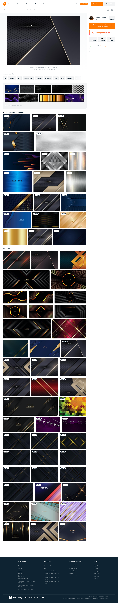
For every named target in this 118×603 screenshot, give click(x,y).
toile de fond (28, 78)
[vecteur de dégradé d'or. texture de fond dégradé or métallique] (15, 237)
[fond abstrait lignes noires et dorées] (72, 122)
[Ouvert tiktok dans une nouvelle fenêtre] (37, 597)
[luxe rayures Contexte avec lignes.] (45, 511)
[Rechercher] (108, 10)
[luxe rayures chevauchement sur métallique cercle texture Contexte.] (16, 260)
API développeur (23, 578)
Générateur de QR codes (25, 589)
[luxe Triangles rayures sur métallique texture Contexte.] (73, 260)
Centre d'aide (73, 566)
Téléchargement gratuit (102, 26)
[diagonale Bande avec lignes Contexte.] (72, 406)
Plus (44, 4)
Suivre (112, 19)
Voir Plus (74, 98)
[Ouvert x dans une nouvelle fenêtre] (40, 597)
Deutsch (96, 573)
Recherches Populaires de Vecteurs (51, 574)
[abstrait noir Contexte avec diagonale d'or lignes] (16, 441)
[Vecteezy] (4, 4)
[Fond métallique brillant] (77, 161)
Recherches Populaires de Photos (51, 578)
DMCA (45, 568)
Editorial (36, 4)
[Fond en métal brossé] (76, 181)
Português (97, 571)
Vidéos (28, 4)
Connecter (109, 4)
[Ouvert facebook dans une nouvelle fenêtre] (26, 597)
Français (96, 576)
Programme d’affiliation (50, 571)
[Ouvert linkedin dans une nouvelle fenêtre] (31, 597)
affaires (69, 78)
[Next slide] (84, 78)
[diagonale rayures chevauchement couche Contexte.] (48, 492)
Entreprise (21, 573)
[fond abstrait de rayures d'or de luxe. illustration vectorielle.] (73, 220)
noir (56, 78)
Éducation (21, 576)
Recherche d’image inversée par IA (26, 581)
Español (96, 568)
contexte (38, 78)
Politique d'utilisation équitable (100, 598)
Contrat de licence (49, 566)
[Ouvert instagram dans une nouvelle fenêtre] (29, 597)
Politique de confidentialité (83, 598)
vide (62, 78)
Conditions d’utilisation (69, 598)
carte (77, 78)
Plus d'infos (94, 50)
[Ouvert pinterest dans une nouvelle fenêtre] (34, 597)
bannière (48, 78)
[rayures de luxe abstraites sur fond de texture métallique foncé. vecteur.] (44, 122)
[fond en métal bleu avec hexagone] (73, 202)
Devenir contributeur (73, 574)
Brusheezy (21, 566)
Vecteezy (20, 568)
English (96, 566)
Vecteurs (10, 4)
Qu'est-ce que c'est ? (105, 46)
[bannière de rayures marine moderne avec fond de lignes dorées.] (15, 348)
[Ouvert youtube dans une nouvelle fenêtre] (43, 597)
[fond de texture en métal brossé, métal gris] (61, 141)
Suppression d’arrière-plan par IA (26, 585)
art (19, 78)
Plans (77, 4)
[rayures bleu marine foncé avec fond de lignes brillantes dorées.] (72, 531)
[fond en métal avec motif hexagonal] (54, 161)
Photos (19, 4)
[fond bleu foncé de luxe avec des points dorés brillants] (18, 202)
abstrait (12, 78)
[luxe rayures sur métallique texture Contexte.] (44, 387)
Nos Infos (72, 571)
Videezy (20, 571)
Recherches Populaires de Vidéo (51, 582)
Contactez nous (73, 568)
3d (5, 78)
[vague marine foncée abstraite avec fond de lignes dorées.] (18, 141)
